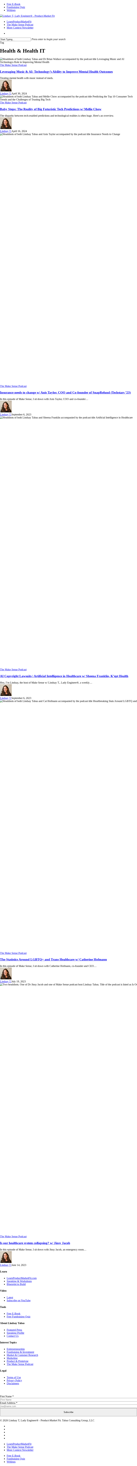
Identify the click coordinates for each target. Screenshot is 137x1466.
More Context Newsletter (20, 1450)
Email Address (8, 1402)
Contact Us (13, 1335)
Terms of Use (14, 1377)
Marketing (12, 1358)
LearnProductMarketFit (19, 1443)
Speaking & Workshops (19, 1281)
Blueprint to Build (16, 1284)
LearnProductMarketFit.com (22, 1278)
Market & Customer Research (22, 1355)
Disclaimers (13, 1383)
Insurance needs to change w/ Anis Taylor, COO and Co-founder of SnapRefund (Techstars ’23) (65, 392)
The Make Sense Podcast (13, 65)
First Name (7, 1396)
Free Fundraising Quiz (18, 1316)
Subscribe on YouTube (19, 1300)
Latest (10, 1297)
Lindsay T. (5, 93)
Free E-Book (13, 1313)
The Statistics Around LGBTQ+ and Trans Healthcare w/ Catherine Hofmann (53, 959)
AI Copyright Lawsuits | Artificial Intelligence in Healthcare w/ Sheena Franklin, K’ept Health (64, 676)
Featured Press (14, 1329)
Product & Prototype (17, 1361)
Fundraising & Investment (20, 1352)
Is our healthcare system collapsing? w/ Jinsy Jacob (35, 1243)
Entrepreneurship (16, 1349)
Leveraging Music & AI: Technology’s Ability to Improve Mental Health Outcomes (56, 71)
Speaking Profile (15, 1332)
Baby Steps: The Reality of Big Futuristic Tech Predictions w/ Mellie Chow (50, 109)
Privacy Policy (14, 1380)
